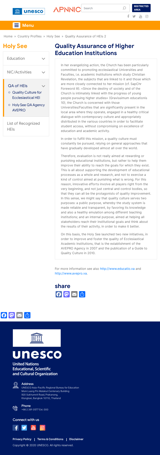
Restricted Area (141, 8)
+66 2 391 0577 (30, 409)
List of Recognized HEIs (23, 126)
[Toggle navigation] (16, 25)
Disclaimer (76, 439)
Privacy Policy (22, 439)
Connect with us (26, 420)
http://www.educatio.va (117, 269)
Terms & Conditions (50, 439)
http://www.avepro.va (71, 273)
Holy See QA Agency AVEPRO (28, 107)
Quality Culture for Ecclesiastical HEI (27, 95)
